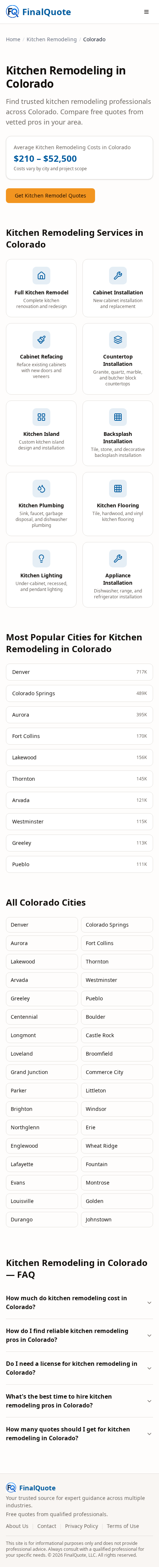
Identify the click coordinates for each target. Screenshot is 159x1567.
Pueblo (94, 998)
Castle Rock (100, 1035)
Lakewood (23, 961)
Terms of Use (123, 1525)
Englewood (24, 1145)
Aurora (19, 943)
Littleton (96, 1090)
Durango (22, 1219)
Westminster (101, 979)
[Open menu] (146, 11)
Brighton (22, 1108)
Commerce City (104, 1071)
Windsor (96, 1108)
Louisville (22, 1200)
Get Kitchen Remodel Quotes (50, 195)
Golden (95, 1200)
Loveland (22, 1053)
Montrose (97, 1182)
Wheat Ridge (102, 1145)
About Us (17, 1525)
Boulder (95, 1016)
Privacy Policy (81, 1525)
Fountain (97, 1164)
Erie (90, 1127)
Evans (18, 1182)
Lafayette (22, 1164)
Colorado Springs (107, 924)
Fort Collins (100, 943)
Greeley (20, 998)
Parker (19, 1090)
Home (13, 39)
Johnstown (99, 1219)
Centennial (24, 1016)
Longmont (23, 1035)
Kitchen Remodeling (52, 39)
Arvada (19, 979)
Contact (46, 1525)
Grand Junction (29, 1071)
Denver (19, 924)
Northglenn (25, 1127)
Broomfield (99, 1053)
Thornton (97, 961)
